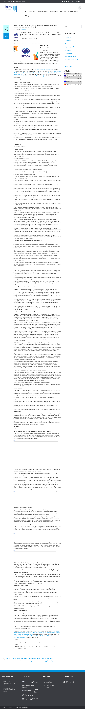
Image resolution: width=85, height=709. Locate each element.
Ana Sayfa (48, 681)
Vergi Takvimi (68, 66)
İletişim (47, 687)
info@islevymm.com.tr (19, 1)
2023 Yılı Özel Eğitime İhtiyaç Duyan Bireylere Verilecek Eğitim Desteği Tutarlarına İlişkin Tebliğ (29, 658)
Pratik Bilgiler (68, 37)
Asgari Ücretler (69, 43)
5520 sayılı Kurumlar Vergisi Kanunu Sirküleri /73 (9, 683)
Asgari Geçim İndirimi (70, 47)
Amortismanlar (69, 40)
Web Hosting (24, 707)
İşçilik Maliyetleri (69, 53)
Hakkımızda (49, 682)
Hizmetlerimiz (49, 684)
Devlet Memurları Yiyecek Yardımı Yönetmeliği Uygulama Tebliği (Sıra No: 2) (41, 661)
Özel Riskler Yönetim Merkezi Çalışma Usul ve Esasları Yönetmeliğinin (37, 75)
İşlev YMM (23, 29)
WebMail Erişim (77, 2)
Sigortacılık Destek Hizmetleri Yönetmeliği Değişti (9, 689)
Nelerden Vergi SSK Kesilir (71, 59)
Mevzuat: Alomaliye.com (9, 707)
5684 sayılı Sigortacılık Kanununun (43, 69)
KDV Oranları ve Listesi (71, 56)
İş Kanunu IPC (68, 50)
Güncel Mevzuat (50, 685)
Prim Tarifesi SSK (69, 63)
